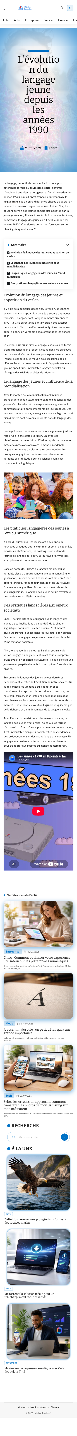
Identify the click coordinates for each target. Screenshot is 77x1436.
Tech (9, 1095)
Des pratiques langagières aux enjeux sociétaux (39, 283)
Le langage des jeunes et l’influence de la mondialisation (33, 264)
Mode (9, 1023)
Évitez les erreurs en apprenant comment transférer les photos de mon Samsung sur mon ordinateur (36, 1105)
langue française (13, 201)
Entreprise (13, 951)
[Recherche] (61, 8)
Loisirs (53, 148)
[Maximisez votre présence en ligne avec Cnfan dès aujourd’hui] (38, 1331)
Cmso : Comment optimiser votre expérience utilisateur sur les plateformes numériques (37, 959)
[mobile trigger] (7, 8)
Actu (8, 1214)
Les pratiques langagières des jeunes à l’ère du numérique (36, 275)
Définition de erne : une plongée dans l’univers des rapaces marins (35, 1221)
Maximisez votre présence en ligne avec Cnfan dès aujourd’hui (35, 1370)
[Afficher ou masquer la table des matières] (48, 245)
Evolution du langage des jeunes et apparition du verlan (38, 254)
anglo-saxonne (44, 399)
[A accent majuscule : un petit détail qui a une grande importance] (38, 996)
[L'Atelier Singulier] (26, 8)
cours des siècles (40, 188)
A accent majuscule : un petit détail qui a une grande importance (37, 1031)
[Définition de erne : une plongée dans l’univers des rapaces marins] (38, 1182)
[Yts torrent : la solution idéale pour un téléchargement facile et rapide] (38, 1257)
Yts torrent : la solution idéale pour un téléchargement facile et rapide (29, 1295)
